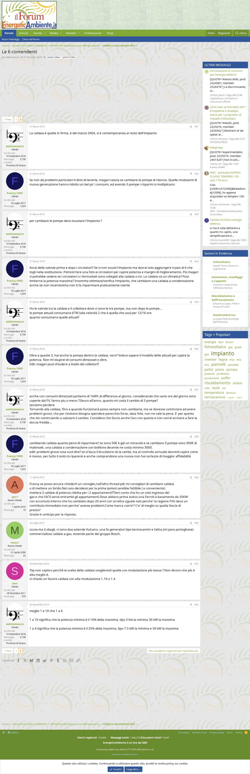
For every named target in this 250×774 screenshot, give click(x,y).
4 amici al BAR (217, 167)
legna (223, 359)
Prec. (9, 119)
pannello (233, 364)
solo (207, 388)
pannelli (218, 364)
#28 (197, 436)
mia (232, 359)
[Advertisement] (100, 87)
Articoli (23, 33)
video (239, 397)
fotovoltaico (215, 346)
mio (238, 359)
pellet (208, 369)
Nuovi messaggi (10, 39)
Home (238, 732)
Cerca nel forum (31, 39)
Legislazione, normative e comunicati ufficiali (224, 100)
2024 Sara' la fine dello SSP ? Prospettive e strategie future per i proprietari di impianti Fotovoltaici (228, 112)
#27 (197, 389)
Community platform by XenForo (125, 749)
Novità (37, 33)
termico (231, 393)
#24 (197, 261)
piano (219, 369)
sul (224, 388)
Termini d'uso (199, 732)
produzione (211, 378)
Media (54, 33)
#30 (197, 522)
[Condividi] (191, 127)
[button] (44, 33)
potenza (209, 373)
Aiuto (230, 732)
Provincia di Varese (16, 165)
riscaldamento (217, 382)
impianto (222, 353)
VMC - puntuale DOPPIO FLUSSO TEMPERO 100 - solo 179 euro (225, 176)
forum (229, 342)
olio (206, 364)
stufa (216, 388)
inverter (210, 359)
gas (230, 347)
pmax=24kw (53, 57)
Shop (110, 33)
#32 (197, 604)
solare (237, 383)
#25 (197, 302)
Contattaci (183, 732)
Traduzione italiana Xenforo (125, 754)
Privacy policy (216, 732)
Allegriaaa (216, 147)
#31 (197, 563)
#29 (197, 477)
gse (206, 354)
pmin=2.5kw (69, 57)
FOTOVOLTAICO (218, 142)
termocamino (214, 397)
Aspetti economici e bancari (225, 243)
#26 (197, 348)
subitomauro (12, 57)
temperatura (214, 392)
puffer (225, 378)
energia (210, 342)
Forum (9, 33)
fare (220, 342)
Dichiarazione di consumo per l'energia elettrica (226, 72)
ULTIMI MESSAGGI (217, 65)
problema (223, 373)
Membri (71, 33)
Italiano (14, 732)
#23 (197, 214)
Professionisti (92, 33)
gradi (238, 347)
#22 (197, 173)
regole (231, 397)
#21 (197, 126)
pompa (231, 369)
